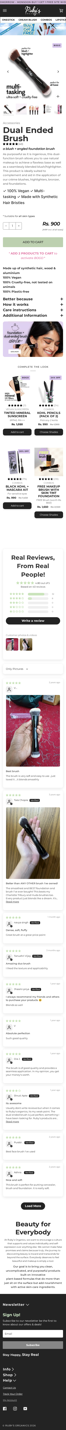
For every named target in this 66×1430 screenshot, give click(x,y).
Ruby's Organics (17, 1425)
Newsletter (14, 1305)
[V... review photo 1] (33, 731)
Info (7, 1369)
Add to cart (17, 432)
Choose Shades (49, 432)
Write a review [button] (33, 620)
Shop (8, 1375)
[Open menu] (8, 10)
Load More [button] (33, 1206)
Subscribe (33, 1345)
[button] (10, 143)
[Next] (58, 71)
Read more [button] (12, 901)
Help (7, 1380)
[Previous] (8, 71)
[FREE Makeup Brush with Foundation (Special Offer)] (48, 462)
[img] (13, 682)
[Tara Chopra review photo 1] (33, 843)
